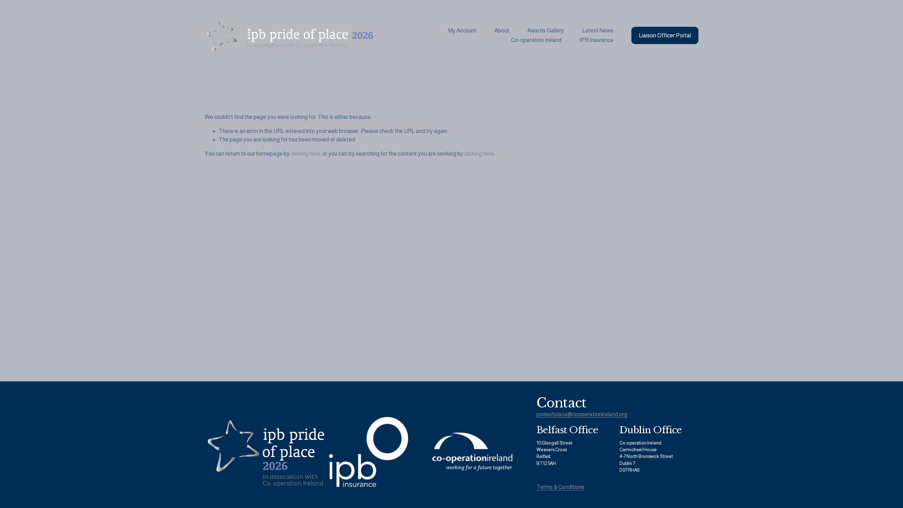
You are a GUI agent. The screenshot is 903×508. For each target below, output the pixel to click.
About (502, 31)
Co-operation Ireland (536, 40)
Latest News (597, 31)
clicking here (305, 154)
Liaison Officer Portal (665, 35)
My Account (462, 31)
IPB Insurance (596, 40)
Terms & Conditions (560, 487)
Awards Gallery (545, 31)
